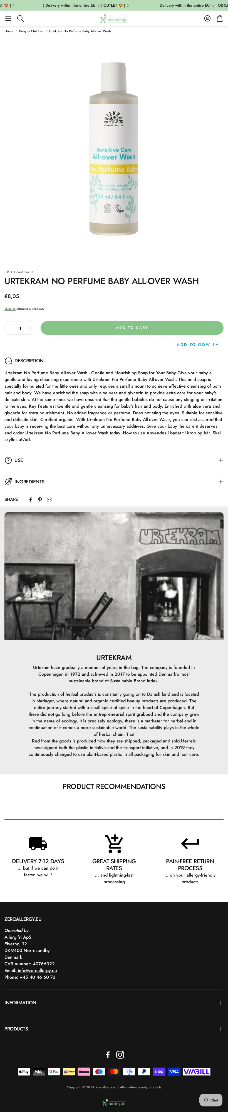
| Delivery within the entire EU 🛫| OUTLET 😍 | (78, 5)
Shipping (10, 309)
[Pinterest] (40, 499)
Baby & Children (31, 31)
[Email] (49, 499)
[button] (8, 18)
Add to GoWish (198, 344)
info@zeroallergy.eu (36, 970)
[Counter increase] (31, 328)
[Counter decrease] (10, 328)
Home (8, 31)
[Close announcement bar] (222, 4)
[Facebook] (30, 499)
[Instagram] (120, 1055)
